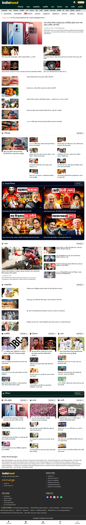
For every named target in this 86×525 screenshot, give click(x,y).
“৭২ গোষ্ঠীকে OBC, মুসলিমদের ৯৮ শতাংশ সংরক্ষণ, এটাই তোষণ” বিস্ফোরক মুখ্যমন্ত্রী (14, 352)
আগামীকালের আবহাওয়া (41, 510)
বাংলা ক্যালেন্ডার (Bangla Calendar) (20, 508)
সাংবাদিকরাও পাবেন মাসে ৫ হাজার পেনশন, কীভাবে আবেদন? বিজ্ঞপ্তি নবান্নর (68, 155)
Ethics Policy (7, 501)
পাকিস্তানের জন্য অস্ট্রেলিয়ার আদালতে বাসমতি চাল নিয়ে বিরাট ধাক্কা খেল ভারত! (44, 289)
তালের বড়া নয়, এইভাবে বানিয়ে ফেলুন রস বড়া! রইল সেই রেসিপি (41, 88)
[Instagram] (58, 497)
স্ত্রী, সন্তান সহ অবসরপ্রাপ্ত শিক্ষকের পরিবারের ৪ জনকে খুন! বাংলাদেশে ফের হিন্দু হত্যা (46, 311)
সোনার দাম (28, 14)
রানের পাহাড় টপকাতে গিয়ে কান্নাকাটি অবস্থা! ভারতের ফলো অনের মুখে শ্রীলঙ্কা (71, 352)
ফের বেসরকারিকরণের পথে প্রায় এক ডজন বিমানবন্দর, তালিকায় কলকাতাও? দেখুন (68, 256)
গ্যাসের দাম (64, 14)
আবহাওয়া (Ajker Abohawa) (7, 510)
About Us (6, 483)
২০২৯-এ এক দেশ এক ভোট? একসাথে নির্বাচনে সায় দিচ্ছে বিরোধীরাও (14, 373)
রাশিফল (72, 11)
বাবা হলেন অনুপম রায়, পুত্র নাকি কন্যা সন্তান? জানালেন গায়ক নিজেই (42, 375)
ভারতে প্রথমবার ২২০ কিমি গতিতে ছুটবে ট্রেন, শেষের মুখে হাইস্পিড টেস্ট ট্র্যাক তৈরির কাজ (69, 248)
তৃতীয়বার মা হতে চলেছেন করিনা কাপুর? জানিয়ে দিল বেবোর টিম (41, 365)
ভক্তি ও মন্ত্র (79, 14)
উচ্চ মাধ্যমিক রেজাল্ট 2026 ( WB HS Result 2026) (12, 513)
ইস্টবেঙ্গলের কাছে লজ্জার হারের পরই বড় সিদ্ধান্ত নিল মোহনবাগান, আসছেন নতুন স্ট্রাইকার (69, 373)
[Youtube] (51, 497)
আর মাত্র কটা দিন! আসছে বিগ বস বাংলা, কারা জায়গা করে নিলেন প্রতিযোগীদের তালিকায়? (22, 72)
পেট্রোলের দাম (46, 14)
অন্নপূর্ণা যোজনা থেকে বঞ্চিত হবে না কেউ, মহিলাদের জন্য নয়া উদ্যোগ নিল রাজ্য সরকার (70, 144)
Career (8, 486)
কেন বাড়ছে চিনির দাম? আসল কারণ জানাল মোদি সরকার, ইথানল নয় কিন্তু (43, 451)
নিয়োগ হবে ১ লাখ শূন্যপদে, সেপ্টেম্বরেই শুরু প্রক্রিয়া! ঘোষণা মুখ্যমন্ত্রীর (41, 176)
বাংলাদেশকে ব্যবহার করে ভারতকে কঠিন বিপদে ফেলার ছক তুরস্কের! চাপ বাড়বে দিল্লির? (69, 264)
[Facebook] (47, 497)
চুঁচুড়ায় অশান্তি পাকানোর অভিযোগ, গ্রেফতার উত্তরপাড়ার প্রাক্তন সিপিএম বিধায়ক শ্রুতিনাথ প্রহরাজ (14, 384)
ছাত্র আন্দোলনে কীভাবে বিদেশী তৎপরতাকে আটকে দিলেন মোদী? (17, 211)
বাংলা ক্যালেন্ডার (7, 14)
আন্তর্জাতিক (36, 7)
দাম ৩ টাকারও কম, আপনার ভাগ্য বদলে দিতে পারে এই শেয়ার (42, 440)
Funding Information (54, 485)
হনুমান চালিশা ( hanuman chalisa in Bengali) (35, 513)
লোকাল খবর (8, 523)
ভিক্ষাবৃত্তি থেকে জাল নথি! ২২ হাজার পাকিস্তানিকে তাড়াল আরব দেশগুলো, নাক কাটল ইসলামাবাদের (48, 322)
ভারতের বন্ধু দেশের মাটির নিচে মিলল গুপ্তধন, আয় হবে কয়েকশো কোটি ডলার (44, 300)
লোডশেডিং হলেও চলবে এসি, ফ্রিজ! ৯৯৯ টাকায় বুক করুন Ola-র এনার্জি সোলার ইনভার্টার (15, 438)
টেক (66, 7)
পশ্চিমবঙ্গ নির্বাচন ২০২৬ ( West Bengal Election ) (59, 510)
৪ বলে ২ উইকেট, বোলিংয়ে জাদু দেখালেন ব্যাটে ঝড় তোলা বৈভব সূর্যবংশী (71, 384)
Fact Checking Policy (10, 505)
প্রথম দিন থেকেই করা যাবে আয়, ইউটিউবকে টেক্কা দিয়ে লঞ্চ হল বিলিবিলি (14, 449)
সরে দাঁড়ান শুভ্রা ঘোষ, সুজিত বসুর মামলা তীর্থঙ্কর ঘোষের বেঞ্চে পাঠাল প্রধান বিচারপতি (69, 166)
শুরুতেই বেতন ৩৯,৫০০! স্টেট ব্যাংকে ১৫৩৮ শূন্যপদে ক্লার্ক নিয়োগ (70, 429)
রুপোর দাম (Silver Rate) (67, 508)
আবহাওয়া (72, 14)
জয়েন (60, 523)
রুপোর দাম (37, 14)
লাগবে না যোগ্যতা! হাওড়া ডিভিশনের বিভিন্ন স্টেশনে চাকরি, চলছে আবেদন (71, 450)
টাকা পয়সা (52, 11)
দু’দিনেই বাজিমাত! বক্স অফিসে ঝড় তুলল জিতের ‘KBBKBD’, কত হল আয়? (40, 386)
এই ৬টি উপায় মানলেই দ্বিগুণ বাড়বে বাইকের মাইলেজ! (14, 428)
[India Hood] (10, 2)
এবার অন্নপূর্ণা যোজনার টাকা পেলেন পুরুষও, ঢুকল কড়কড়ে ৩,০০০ (40, 166)
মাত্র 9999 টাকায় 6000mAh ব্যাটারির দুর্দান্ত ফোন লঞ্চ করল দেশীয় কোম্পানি (63, 23)
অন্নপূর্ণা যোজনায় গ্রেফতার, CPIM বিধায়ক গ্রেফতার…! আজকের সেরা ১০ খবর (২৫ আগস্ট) (47, 99)
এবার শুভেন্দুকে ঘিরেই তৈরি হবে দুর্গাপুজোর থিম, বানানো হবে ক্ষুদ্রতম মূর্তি (70, 176)
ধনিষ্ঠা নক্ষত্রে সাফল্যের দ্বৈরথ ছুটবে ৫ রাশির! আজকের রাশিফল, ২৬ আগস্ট (18, 57)
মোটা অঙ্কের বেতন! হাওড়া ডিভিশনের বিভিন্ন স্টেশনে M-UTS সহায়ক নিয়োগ (70, 440)
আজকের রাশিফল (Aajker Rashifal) (39, 508)
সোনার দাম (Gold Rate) (54, 508)
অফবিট (59, 11)
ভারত (28, 7)
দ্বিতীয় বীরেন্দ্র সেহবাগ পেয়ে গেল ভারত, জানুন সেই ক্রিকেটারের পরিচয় (69, 362)
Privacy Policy (8, 498)
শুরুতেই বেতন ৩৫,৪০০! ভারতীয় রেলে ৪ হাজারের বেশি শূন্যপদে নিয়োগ (70, 419)
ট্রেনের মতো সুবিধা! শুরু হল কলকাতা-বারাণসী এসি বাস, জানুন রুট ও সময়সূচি (44, 110)
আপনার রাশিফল (17, 14)
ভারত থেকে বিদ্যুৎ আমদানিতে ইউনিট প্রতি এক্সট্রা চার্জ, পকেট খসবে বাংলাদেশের (42, 429)
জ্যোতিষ (80, 7)
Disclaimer (7, 496)
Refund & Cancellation (54, 487)
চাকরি (73, 7)
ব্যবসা (67, 11)
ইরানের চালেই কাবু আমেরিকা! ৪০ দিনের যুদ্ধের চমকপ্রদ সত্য (57, 237)
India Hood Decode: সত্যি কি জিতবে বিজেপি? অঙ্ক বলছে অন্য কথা (60, 211)
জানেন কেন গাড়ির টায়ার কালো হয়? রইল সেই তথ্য (55, 72)
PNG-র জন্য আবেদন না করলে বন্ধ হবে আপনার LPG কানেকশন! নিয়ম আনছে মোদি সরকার (63, 57)
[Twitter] (54, 497)
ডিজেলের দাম (56, 14)
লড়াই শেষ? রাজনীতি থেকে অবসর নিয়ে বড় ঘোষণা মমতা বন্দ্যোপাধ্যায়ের (14, 362)
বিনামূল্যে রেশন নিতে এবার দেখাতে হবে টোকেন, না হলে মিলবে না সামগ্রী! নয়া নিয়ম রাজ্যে (42, 155)
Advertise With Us (53, 478)
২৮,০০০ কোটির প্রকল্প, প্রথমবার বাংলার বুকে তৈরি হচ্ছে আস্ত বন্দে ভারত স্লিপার (44, 122)
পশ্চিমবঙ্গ (20, 7)
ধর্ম (63, 11)
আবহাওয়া (43, 523)
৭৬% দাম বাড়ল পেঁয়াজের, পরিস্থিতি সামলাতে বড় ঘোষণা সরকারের (40, 419)
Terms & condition (53, 480)
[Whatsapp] (61, 497)
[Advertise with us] (74, 2)
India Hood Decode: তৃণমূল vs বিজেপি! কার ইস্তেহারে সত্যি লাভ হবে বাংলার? (21, 237)
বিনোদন (59, 7)
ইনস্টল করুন (77, 523)
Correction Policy (9, 503)
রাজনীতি (45, 7)
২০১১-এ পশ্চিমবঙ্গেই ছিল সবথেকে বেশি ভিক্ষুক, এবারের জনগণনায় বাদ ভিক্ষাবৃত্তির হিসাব (68, 273)
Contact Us (51, 476)
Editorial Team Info (53, 482)
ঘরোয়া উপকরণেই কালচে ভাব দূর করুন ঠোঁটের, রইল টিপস (40, 77)
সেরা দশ (78, 11)
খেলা (52, 7)
